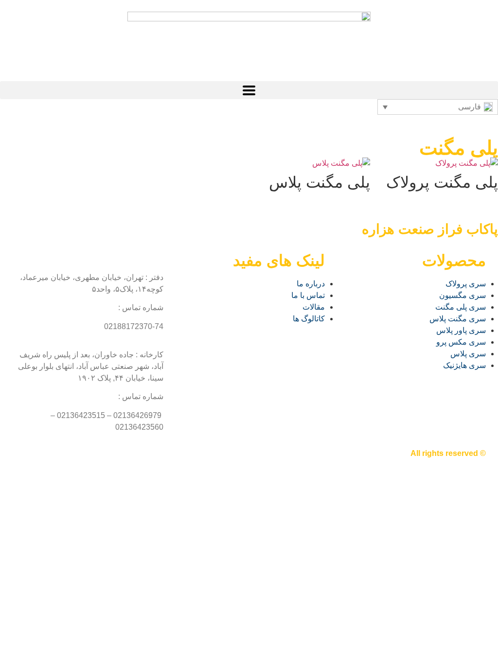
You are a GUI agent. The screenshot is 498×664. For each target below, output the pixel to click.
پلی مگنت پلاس (319, 182)
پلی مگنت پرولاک (442, 182)
